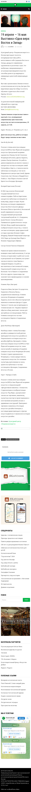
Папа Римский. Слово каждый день (13, 683)
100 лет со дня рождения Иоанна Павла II (15, 545)
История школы (6, 584)
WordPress (12, 789)
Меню (5, 9)
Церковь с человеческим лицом (11, 535)
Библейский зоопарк (8, 566)
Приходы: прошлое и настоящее (12, 538)
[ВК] (27, 1)
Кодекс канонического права (11, 696)
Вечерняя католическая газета (11, 680)
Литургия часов (6, 699)
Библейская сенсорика (8, 569)
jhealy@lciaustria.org (11, 109)
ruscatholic (11, 46)
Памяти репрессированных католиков (14, 541)
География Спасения (8, 572)
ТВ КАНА (4, 653)
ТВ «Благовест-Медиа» (9, 659)
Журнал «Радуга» (6, 668)
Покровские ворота (13, 439)
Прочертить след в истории (10, 575)
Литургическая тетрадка (9, 702)
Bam (18, 789)
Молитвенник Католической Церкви (13, 690)
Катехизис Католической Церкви (12, 693)
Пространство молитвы (9, 705)
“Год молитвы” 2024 (8, 556)
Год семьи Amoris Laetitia (9, 563)
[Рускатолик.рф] (15, 5)
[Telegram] (29, 1)
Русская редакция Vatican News (11, 646)
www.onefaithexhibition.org (16, 97)
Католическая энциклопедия (11, 686)
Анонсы (3, 31)
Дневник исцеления (7, 587)
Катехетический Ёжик (8, 553)
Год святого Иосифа (8, 560)
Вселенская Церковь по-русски (11, 650)
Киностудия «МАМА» (8, 656)
